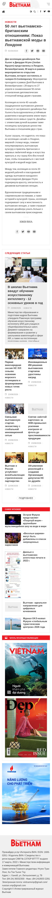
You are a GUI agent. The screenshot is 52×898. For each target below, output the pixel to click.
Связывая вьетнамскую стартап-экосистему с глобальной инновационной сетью (14, 426)
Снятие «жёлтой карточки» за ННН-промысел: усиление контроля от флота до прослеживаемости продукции (37, 428)
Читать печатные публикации (23, 638)
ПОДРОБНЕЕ (26, 498)
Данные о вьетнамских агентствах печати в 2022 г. (34, 556)
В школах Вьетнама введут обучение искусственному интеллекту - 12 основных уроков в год (25, 295)
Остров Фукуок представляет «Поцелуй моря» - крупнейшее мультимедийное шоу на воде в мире (25, 521)
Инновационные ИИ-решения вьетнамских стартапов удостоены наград (37, 370)
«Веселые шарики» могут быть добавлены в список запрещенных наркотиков (25, 539)
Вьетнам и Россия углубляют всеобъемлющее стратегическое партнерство (14, 473)
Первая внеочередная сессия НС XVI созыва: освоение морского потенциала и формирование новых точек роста (13, 376)
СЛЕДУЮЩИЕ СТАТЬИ (17, 253)
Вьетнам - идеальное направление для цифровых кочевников (35, 607)
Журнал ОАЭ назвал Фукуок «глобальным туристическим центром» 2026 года (35, 622)
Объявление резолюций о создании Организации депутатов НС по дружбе (36, 473)
